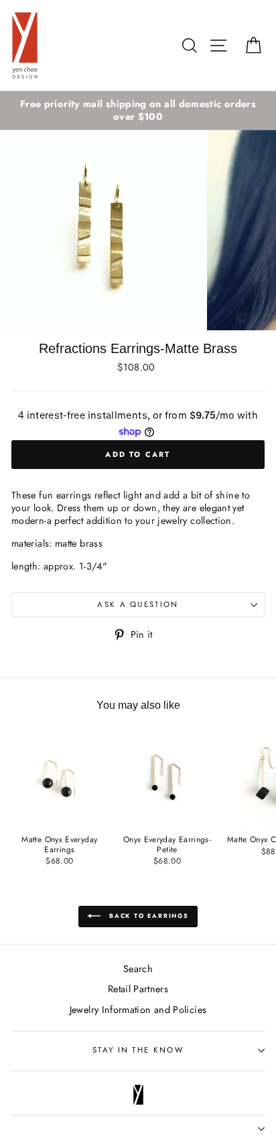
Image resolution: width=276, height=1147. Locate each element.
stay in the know (138, 1049)
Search (138, 968)
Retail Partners (138, 989)
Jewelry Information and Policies (138, 1009)
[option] (138, 110)
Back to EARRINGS (147, 915)
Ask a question (137, 604)
